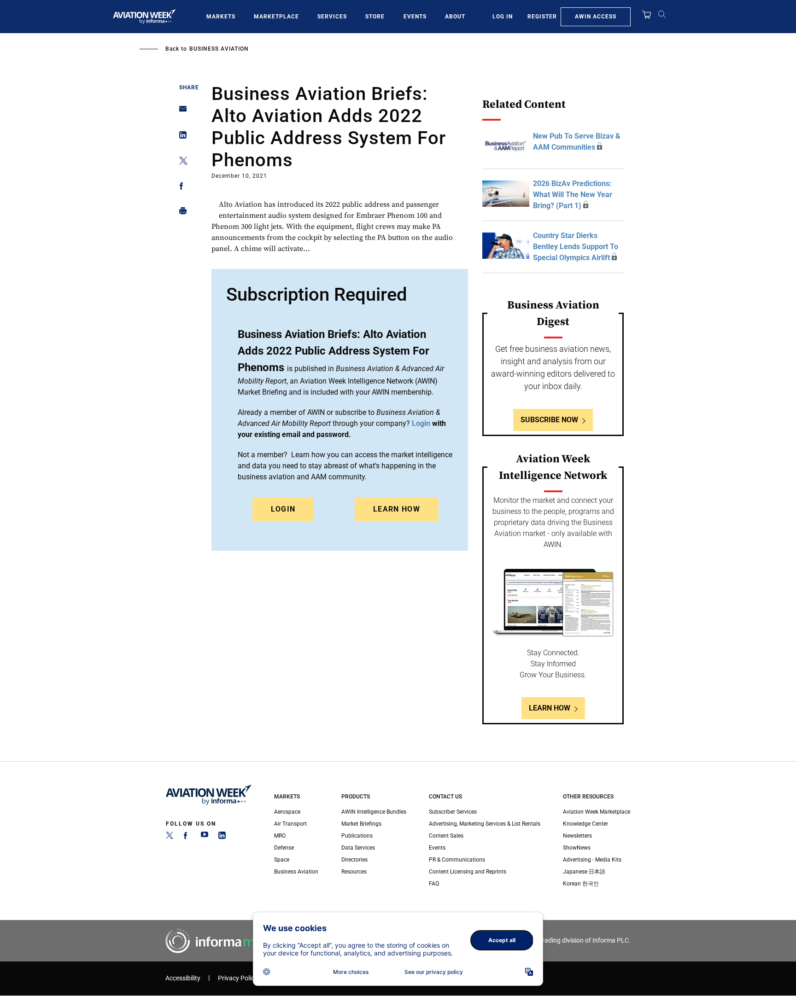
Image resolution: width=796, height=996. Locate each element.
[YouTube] (204, 837)
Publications (357, 836)
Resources (354, 871)
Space (281, 859)
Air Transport (290, 824)
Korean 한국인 (581, 883)
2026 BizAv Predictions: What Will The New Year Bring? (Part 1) (572, 194)
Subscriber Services (453, 812)
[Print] (180, 213)
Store (375, 16)
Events (415, 16)
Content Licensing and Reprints (467, 871)
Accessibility (182, 978)
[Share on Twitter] (180, 162)
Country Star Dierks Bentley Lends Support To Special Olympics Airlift (575, 246)
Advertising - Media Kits (592, 859)
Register (542, 16)
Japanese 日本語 (584, 871)
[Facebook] (187, 837)
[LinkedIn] (222, 837)
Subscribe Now (549, 419)
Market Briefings (361, 824)
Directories (354, 859)
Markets (220, 16)
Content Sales (446, 836)
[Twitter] (169, 837)
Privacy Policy (238, 978)
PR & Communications (457, 859)
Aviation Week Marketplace (596, 812)
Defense (284, 848)
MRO (280, 836)
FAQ (434, 883)
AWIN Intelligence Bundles (373, 812)
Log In (502, 16)
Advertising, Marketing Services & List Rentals (484, 824)
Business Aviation (219, 49)
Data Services (358, 848)
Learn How (396, 509)
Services (332, 16)
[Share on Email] (180, 111)
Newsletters (577, 836)
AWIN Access (595, 16)
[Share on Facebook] (180, 187)
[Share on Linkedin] (180, 137)
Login (283, 509)
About (455, 16)
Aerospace (287, 812)
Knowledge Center (585, 824)
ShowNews (577, 848)
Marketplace (276, 16)
